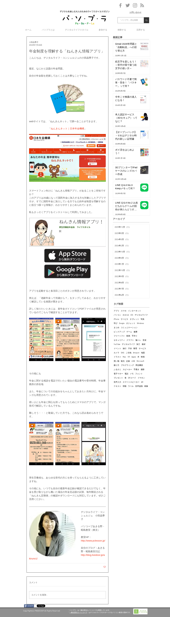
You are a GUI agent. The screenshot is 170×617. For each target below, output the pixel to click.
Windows (140, 323)
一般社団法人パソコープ (78, 612)
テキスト (117, 386)
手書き (136, 369)
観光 (123, 361)
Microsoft (140, 361)
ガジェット (130, 323)
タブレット (134, 319)
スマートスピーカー (131, 382)
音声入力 (117, 382)
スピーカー (127, 369)
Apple (133, 357)
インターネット (134, 311)
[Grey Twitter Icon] (128, 5)
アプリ (116, 311)
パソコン (117, 315)
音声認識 (139, 386)
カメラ (116, 353)
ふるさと (117, 369)
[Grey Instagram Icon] (135, 5)
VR (129, 357)
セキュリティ (119, 340)
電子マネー (118, 374)
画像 (146, 386)
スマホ (123, 311)
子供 (130, 349)
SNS (122, 353)
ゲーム (129, 332)
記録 (128, 361)
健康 (135, 332)
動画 (128, 336)
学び (115, 323)
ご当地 (128, 353)
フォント (139, 374)
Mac (124, 357)
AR (142, 382)
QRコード (132, 378)
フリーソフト (119, 336)
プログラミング (127, 365)
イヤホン (141, 378)
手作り (134, 336)
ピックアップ (119, 332)
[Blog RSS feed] (142, 5)
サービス (124, 319)
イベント (117, 349)
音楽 (144, 340)
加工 (138, 344)
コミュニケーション (129, 328)
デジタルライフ (141, 315)
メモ (132, 374)
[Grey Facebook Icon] (120, 5)
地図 (143, 353)
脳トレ (138, 340)
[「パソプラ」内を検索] (146, 20)
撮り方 (116, 365)
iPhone (116, 319)
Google (121, 323)
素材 (143, 344)
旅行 (124, 349)
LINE (133, 361)
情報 (124, 386)
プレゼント (118, 378)
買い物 (116, 361)
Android (126, 315)
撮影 (142, 369)
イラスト (117, 357)
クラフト (130, 340)
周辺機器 (139, 365)
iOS (131, 315)
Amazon (136, 353)
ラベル (131, 386)
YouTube (117, 344)
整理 (135, 349)
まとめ (116, 328)
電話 (126, 374)
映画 (143, 357)
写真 (142, 319)
